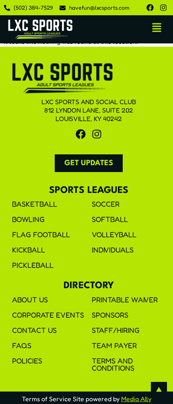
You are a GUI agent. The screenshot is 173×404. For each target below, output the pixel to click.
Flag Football (41, 234)
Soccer (105, 203)
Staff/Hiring (116, 330)
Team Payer (114, 345)
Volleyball (114, 234)
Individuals (113, 249)
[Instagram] (163, 7)
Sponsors (110, 314)
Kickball (28, 249)
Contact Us (34, 330)
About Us (30, 299)
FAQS (21, 345)
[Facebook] (150, 7)
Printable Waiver (125, 299)
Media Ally (136, 399)
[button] (157, 28)
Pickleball (33, 264)
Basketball (34, 203)
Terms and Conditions (113, 364)
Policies (27, 360)
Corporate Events (48, 314)
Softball (110, 219)
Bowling (28, 219)
